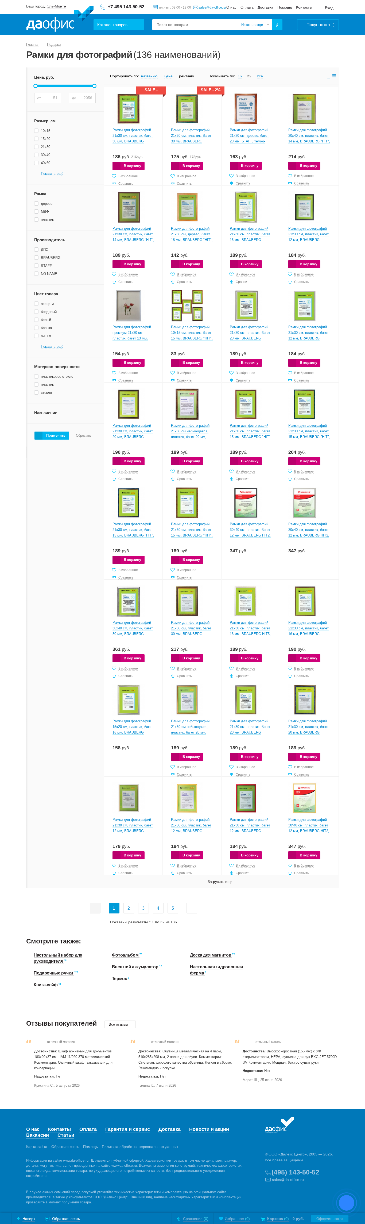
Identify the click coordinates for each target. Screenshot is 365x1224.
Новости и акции (209, 1129)
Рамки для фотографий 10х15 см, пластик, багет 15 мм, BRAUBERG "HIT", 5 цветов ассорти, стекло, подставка (192, 338)
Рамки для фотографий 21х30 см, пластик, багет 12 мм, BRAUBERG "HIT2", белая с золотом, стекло (132, 831)
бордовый (49, 312)
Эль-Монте (56, 6)
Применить (55, 435)
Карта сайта (36, 1146)
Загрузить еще (220, 881)
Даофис (60, 19)
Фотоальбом (125, 955)
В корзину (132, 166)
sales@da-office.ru (212, 7)
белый (46, 320)
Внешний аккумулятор (136, 967)
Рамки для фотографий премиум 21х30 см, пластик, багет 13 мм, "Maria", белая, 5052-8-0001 (131, 338)
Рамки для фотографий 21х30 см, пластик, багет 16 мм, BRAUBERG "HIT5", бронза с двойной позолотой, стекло (308, 634)
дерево (46, 204)
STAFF (46, 266)
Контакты (304, 7)
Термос (120, 978)
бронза (46, 328)
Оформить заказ (329, 1219)
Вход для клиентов (332, 8)
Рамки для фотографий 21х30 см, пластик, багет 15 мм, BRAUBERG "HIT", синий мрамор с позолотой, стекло (133, 535)
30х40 (45, 155)
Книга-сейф (46, 985)
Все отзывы (119, 1024)
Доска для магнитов (211, 955)
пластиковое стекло (57, 377)
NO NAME (49, 274)
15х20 (45, 139)
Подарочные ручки (54, 973)
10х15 (45, 131)
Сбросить (83, 435)
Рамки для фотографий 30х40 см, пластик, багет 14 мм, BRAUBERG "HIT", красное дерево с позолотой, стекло (309, 141)
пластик (47, 220)
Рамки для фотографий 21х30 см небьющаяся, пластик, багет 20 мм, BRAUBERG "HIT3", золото (190, 732)
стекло (46, 393)
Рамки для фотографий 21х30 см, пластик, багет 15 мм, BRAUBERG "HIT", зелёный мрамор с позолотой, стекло (309, 437)
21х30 (45, 147)
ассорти (47, 304)
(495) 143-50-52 (295, 1172)
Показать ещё (52, 174)
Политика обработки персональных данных (140, 1146)
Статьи (65, 1135)
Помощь (284, 7)
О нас (231, 7)
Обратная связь (65, 1146)
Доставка (265, 7)
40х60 (45, 163)
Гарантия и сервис (127, 1129)
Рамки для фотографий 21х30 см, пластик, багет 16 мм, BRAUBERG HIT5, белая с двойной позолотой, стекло (250, 634)
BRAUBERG (50, 258)
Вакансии (37, 1135)
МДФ (45, 212)
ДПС (44, 250)
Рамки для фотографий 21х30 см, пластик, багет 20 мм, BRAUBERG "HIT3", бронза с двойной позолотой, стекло (250, 732)
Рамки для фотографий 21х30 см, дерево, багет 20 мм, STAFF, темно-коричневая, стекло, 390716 (249, 141)
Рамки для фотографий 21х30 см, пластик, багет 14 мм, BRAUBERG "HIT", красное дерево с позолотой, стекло (133, 239)
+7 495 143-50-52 (126, 6)
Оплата (247, 7)
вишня (46, 336)
